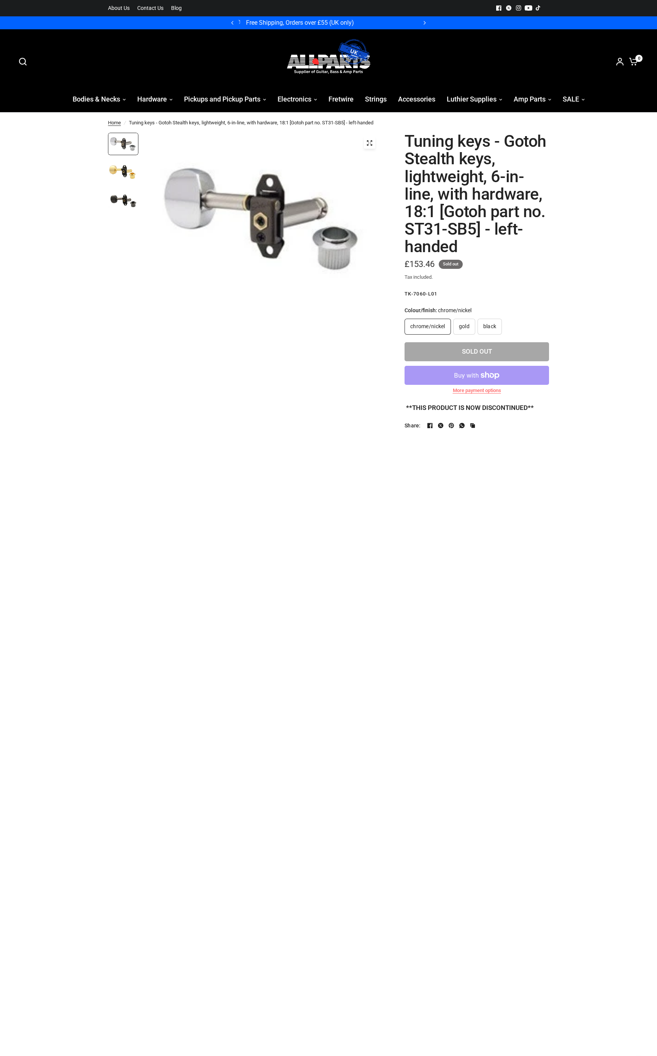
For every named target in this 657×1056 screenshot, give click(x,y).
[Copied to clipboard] (472, 425)
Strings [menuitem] (376, 99)
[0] (631, 61)
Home (114, 122)
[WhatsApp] (462, 425)
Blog (176, 8)
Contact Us (150, 8)
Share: (413, 425)
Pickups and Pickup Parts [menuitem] (222, 99)
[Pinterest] (451, 425)
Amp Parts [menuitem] (530, 99)
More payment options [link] (477, 390)
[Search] (24, 61)
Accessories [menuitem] (416, 99)
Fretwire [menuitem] (341, 99)
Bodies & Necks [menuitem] (96, 99)
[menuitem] (120, 8)
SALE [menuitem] (571, 99)
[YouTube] (528, 8)
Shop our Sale (335, 22)
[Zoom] (369, 143)
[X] (509, 8)
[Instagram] (519, 8)
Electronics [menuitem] (294, 99)
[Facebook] (499, 8)
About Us (119, 8)
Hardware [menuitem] (152, 99)
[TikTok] (538, 8)
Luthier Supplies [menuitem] (472, 99)
